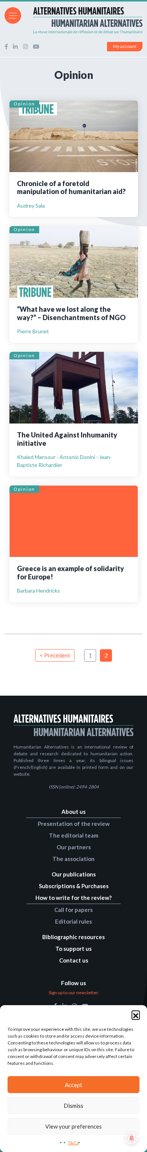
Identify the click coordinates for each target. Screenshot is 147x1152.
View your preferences (73, 1126)
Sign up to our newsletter (73, 992)
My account (124, 46)
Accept (73, 1084)
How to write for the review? (73, 897)
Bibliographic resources (73, 936)
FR (129, 15)
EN (139, 15)
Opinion (24, 103)
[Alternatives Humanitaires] (73, 20)
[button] (135, 1014)
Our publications (74, 874)
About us (73, 811)
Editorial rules (73, 921)
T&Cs (73, 1143)
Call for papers (73, 909)
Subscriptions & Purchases (74, 885)
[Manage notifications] (132, 1138)
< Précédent (55, 655)
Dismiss (73, 1105)
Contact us (73, 960)
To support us (73, 948)
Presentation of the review (74, 823)
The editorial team (73, 835)
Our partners (74, 847)
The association (73, 858)
